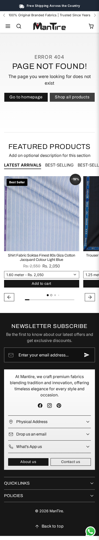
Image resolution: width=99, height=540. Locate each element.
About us (28, 462)
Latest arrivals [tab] (22, 165)
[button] (8, 26)
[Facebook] (40, 405)
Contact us (70, 462)
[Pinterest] (59, 405)
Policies (13, 495)
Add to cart (41, 283)
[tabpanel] (49, 239)
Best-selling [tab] (59, 165)
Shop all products (72, 97)
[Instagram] (49, 405)
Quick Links (17, 483)
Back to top (53, 526)
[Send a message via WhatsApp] (90, 531)
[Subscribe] (87, 355)
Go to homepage (25, 97)
